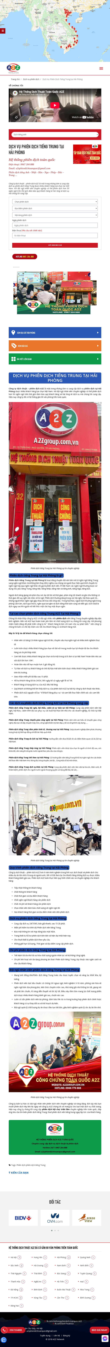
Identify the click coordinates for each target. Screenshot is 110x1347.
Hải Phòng (63, 1257)
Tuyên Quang (87, 1273)
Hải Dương (40, 1265)
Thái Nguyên (18, 1273)
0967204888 (16, 1330)
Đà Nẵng (16, 1289)
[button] (51, 1230)
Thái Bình (39, 1273)
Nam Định (63, 1265)
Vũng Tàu (40, 1297)
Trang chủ (15, 79)
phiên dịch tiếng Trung (35, 1165)
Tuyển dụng (45, 1335)
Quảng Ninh (87, 1257)
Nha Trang (86, 1289)
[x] (2, 31)
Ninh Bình (86, 1265)
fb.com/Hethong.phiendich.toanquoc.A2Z (63, 1321)
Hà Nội (15, 1257)
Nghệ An (39, 1281)
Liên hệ (57, 1335)
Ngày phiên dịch (19, 220)
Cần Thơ (62, 1297)
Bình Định (40, 1289)
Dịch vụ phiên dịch (31, 79)
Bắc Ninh (16, 1265)
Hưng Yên (40, 1257)
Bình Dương (87, 1297)
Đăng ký (66, 1335)
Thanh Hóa (17, 1281)
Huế (83, 1281)
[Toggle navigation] (101, 68)
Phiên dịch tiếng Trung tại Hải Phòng (26, 580)
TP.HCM (16, 1297)
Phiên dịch (20, 1165)
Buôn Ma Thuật (65, 1289)
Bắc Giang (63, 1273)
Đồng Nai (16, 1305)
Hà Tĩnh (62, 1281)
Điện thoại (27, 230)
